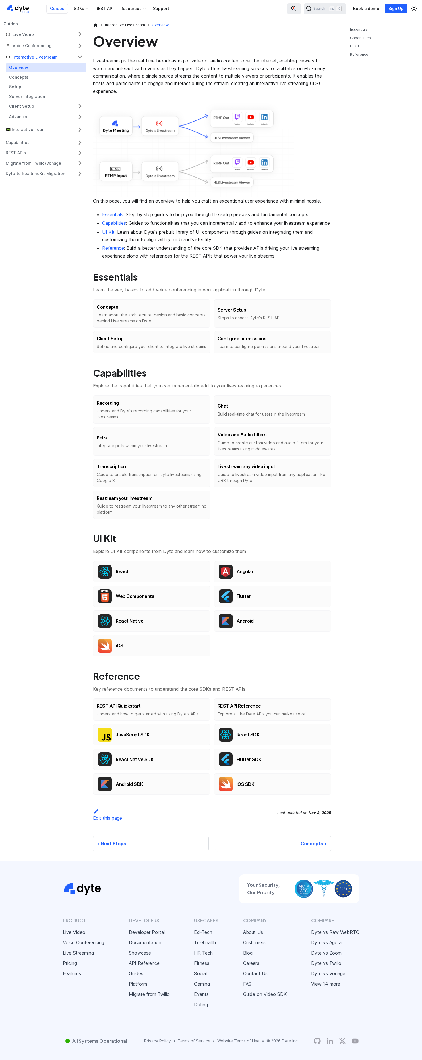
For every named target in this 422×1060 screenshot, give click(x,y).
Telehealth (205, 942)
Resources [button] (131, 8)
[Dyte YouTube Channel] (355, 1041)
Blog (248, 953)
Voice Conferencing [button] (32, 45)
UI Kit (108, 232)
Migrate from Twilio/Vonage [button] (33, 163)
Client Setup (21, 106)
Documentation (145, 942)
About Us (253, 932)
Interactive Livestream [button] (35, 57)
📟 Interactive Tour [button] (25, 129)
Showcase (140, 953)
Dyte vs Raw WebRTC (335, 932)
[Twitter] (342, 1041)
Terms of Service (194, 1040)
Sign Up (396, 8)
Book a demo (366, 8)
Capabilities (114, 223)
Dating (201, 1004)
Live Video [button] (23, 34)
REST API (104, 8)
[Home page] (95, 25)
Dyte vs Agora (326, 942)
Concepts (18, 77)
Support (161, 8)
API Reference (144, 963)
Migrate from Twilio (149, 994)
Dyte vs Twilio (326, 963)
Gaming (202, 984)
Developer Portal (147, 932)
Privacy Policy (157, 1040)
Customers (254, 942)
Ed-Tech (203, 932)
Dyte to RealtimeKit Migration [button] (35, 173)
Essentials (112, 214)
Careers (251, 963)
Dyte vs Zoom (326, 953)
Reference (113, 248)
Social (200, 973)
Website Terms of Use (238, 1040)
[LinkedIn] (330, 1041)
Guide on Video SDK (265, 994)
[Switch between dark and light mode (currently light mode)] (414, 8)
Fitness (201, 963)
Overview (18, 67)
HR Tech (203, 953)
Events (201, 994)
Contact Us (255, 973)
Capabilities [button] (18, 142)
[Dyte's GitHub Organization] (317, 1041)
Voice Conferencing (83, 942)
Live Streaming (78, 953)
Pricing (70, 963)
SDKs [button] (79, 8)
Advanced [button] (19, 116)
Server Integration (27, 96)
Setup (15, 86)
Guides (57, 8)
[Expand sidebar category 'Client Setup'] (79, 106)
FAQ (247, 984)
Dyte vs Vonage (328, 973)
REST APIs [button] (16, 152)
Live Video (74, 932)
